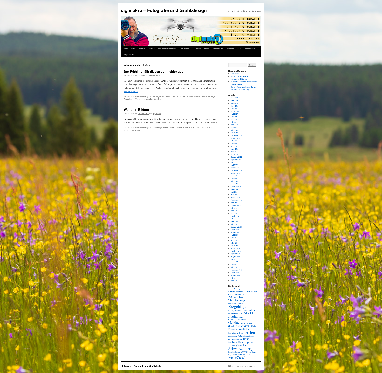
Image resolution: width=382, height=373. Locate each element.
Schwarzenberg (240, 348)
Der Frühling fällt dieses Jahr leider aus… (155, 71)
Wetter (187, 127)
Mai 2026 (234, 103)
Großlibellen (233, 326)
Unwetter (180, 127)
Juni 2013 (234, 235)
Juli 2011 (234, 278)
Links (206, 48)
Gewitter (185, 96)
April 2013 (234, 240)
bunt (230, 294)
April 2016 (234, 202)
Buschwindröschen (240, 294)
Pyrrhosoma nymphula (235, 339)
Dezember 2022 (236, 157)
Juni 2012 (234, 262)
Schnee (253, 343)
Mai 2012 (234, 264)
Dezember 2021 (236, 170)
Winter (232, 357)
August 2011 (235, 275)
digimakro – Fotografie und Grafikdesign (164, 10)
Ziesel (241, 357)
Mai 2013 (234, 237)
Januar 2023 (235, 154)
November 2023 (236, 138)
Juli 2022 (234, 162)
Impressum (129, 54)
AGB (239, 48)
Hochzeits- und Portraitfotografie (162, 48)
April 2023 (234, 146)
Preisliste (230, 48)
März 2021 (234, 181)
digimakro (156, 75)
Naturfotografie (145, 96)
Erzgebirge (237, 306)
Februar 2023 (235, 151)
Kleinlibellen (252, 326)
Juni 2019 (234, 189)
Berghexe (240, 289)
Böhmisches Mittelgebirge (236, 298)
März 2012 (234, 267)
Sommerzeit (235, 73)
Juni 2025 (234, 114)
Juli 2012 (234, 259)
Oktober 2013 (236, 229)
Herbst (243, 326)
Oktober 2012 (236, 251)
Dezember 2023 (236, 135)
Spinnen (237, 352)
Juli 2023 (234, 141)
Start (126, 48)
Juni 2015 (234, 210)
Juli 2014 (234, 218)
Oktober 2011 (236, 272)
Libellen (248, 332)
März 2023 (234, 149)
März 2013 (234, 243)
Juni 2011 (234, 280)
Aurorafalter (232, 289)
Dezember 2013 (236, 227)
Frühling (235, 316)
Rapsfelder (205, 96)
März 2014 (234, 224)
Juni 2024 (234, 124)
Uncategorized (158, 96)
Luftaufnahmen (185, 48)
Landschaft (234, 332)
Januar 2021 (235, 184)
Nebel (240, 336)
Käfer (246, 329)
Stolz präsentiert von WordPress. (243, 366)
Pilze (251, 335)
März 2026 (234, 108)
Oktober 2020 (236, 186)
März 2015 (234, 213)
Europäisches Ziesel (237, 310)
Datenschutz (217, 48)
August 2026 (235, 97)
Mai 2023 (234, 143)
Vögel (230, 355)
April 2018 (234, 194)
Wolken (138, 99)
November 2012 (236, 248)
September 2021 (236, 173)
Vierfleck (252, 352)
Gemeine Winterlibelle (237, 319)
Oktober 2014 (236, 216)
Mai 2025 (234, 116)
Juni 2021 (234, 175)
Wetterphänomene (198, 127)
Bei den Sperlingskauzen (239, 76)
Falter (251, 310)
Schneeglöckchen (237, 345)
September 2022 (236, 159)
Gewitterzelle (194, 96)
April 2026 (234, 106)
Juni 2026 (234, 100)
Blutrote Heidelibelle (237, 291)
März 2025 (234, 119)
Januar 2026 (235, 111)
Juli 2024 (234, 122)
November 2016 (236, 200)
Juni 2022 (234, 165)
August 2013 (235, 232)
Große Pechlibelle (247, 323)
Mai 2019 (234, 192)
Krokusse (239, 329)
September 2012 (236, 253)
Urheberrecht (249, 48)
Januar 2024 (235, 132)
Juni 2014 (234, 221)
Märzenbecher (233, 336)
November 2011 (236, 270)
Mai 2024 (234, 127)
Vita (133, 48)
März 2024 (234, 130)
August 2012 (235, 256)
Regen (213, 96)
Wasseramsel (238, 354)
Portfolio (141, 48)
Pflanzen (246, 336)
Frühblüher (250, 313)
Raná (246, 339)
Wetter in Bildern (136, 109)
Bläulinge (251, 291)
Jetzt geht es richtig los (239, 79)
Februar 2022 (235, 167)
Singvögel (231, 352)
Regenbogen (129, 99)
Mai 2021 (234, 178)
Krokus (231, 329)
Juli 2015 (234, 208)
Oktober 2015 (236, 205)
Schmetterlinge (239, 341)
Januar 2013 (235, 245)
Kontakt (198, 48)
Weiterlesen (131, 91)
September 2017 (236, 197)
